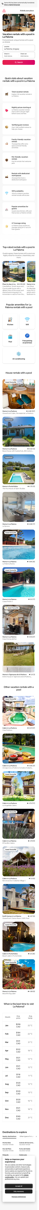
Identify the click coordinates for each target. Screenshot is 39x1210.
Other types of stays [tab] (27, 1136)
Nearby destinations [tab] (9, 1136)
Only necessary (19, 1191)
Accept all (18, 1186)
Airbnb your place (27, 11)
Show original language (12, 5)
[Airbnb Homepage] (4, 10)
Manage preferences (19, 1197)
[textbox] (10, 56)
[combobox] (18, 49)
